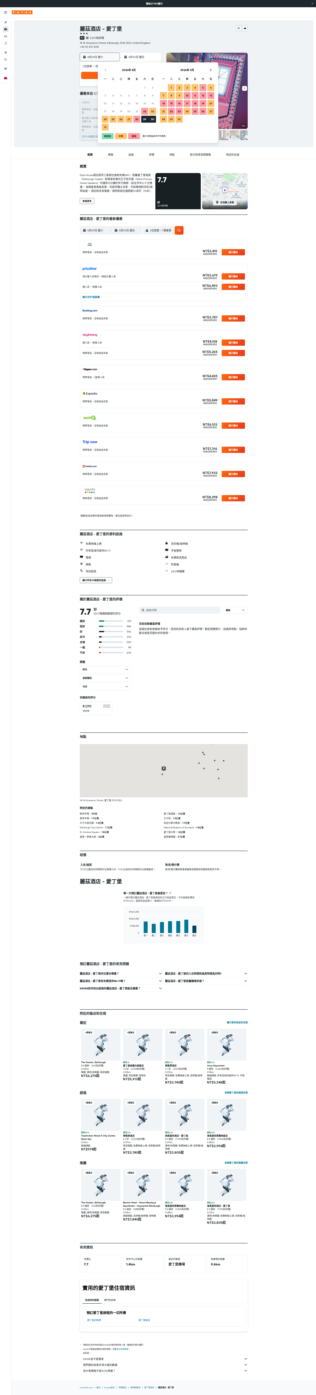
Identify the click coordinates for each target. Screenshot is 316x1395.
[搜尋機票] (5, 22)
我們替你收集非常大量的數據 (100, 1365)
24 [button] (105, 119)
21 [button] (137, 111)
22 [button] (144, 111)
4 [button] (113, 95)
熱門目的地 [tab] (110, 1300)
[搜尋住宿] (5, 29)
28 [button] (136, 119)
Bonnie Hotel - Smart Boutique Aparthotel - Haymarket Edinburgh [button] (141, 1204)
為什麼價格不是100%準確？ (99, 1370)
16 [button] (152, 103)
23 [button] (152, 111)
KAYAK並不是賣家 (93, 1359)
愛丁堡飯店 (144, 1320)
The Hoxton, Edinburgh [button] (93, 1062)
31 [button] (105, 127)
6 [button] (129, 95)
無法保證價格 (122, 1349)
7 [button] (136, 95)
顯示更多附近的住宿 (237, 1022)
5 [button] (121, 95)
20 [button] (129, 111)
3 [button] (105, 95)
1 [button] (144, 87)
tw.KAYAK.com (86, 1387)
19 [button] (121, 111)
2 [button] (152, 87)
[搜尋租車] (5, 36)
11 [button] (113, 103)
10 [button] (105, 103)
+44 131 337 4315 (89, 46)
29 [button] (144, 119)
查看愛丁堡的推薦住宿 (236, 1162)
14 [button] (137, 103)
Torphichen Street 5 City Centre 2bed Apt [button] (98, 1137)
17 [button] (105, 111)
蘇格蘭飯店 (135, 1387)
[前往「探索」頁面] (5, 52)
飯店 (98, 1387)
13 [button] (129, 103)
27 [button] (129, 119)
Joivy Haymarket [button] (215, 1065)
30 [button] (152, 119)
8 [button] (144, 95)
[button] (312, 3)
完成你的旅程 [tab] (92, 1300)
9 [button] (152, 95)
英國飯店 (123, 1387)
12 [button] (121, 103)
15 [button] (145, 103)
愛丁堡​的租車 (94, 1320)
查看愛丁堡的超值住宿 (236, 1092)
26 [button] (120, 119)
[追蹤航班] (5, 59)
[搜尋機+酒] (5, 43)
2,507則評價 (97, 38)
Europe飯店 (109, 1387)
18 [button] (113, 111)
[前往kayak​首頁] (22, 12)
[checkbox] (96, 708)
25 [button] (113, 119)
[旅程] (5, 69)
